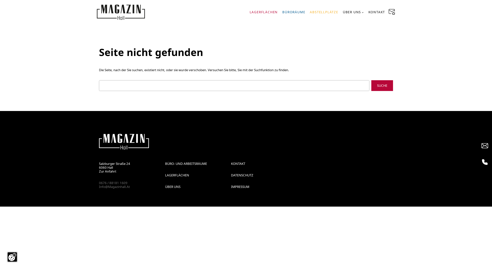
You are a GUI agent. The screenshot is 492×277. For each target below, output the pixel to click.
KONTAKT (238, 163)
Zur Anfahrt (107, 171)
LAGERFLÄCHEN (177, 175)
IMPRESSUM (240, 186)
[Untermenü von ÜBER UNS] (363, 12)
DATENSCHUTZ (242, 175)
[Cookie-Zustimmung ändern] (12, 257)
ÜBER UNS (172, 186)
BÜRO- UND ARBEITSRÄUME (186, 163)
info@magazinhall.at (114, 186)
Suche (382, 85)
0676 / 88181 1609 (113, 183)
